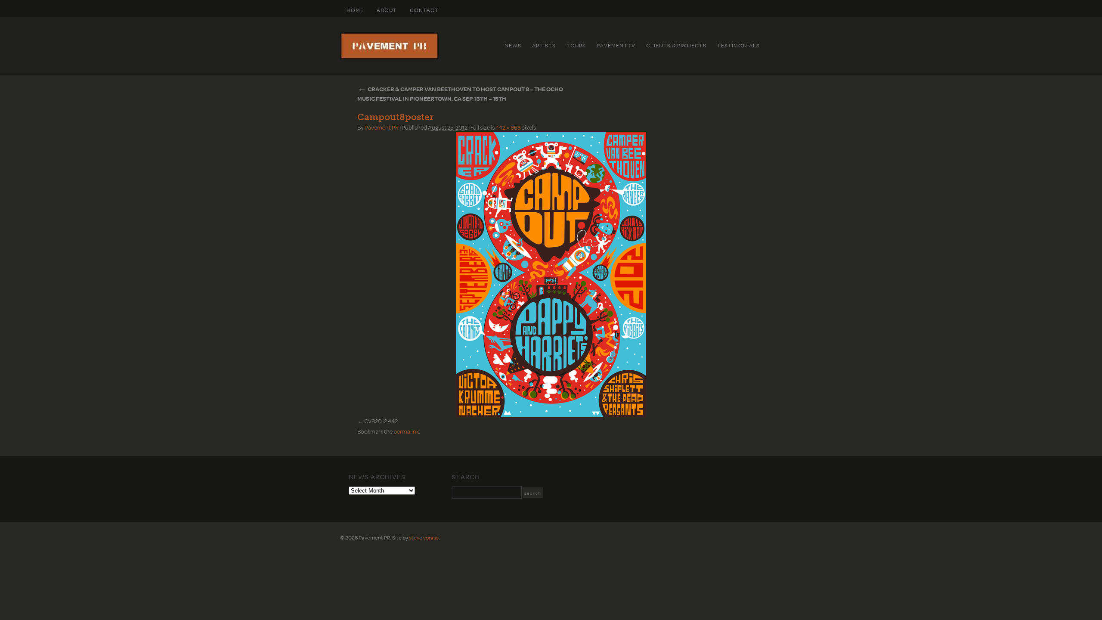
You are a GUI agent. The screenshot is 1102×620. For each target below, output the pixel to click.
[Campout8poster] (551, 274)
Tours (576, 45)
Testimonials (738, 45)
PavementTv (616, 45)
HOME (355, 10)
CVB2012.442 (381, 420)
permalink (406, 431)
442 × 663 (507, 127)
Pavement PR (382, 127)
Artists (544, 45)
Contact (424, 10)
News (513, 45)
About (387, 10)
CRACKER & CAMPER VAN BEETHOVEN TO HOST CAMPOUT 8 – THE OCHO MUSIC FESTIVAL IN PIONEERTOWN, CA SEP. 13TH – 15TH (460, 93)
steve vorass (424, 537)
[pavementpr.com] (389, 57)
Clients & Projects (676, 45)
